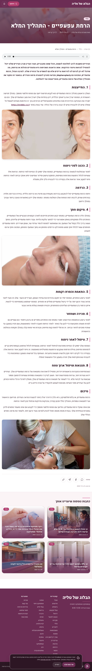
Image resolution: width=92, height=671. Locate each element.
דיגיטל (55, 613)
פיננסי (41, 640)
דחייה (57, 664)
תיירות (55, 654)
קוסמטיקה (40, 644)
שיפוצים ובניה (39, 650)
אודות (26, 600)
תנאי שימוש (24, 610)
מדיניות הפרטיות (45, 660)
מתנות (55, 634)
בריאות (41, 610)
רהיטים (55, 647)
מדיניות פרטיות (22, 607)
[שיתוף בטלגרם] (69, 479)
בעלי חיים (40, 607)
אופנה (41, 600)
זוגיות (42, 617)
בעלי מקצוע (53, 610)
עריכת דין (54, 640)
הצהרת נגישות (23, 613)
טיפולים (41, 620)
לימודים (55, 627)
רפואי (56, 650)
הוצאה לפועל (53, 617)
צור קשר (25, 603)
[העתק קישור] (63, 479)
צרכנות (55, 644)
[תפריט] (4, 3)
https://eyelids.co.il (20, 104)
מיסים (42, 627)
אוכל (56, 600)
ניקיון (42, 634)
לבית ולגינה (40, 623)
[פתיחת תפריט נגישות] (87, 666)
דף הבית (87, 49)
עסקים (41, 637)
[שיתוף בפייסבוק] (75, 479)
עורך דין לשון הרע (52, 637)
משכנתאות (54, 630)
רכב (42, 647)
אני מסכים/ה (68, 664)
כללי (86, 19)
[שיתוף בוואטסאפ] (82, 479)
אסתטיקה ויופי (39, 603)
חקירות (55, 620)
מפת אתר (24, 617)
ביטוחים (55, 607)
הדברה (41, 613)
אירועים (55, 603)
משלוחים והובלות (38, 630)
